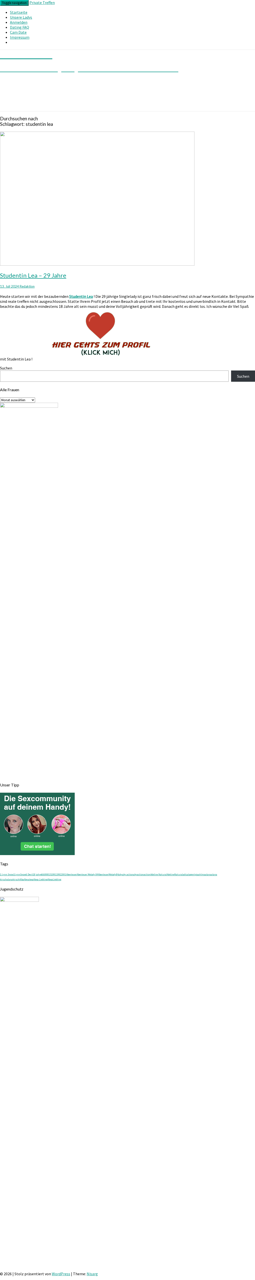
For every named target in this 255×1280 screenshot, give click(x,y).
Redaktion (27, 286)
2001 (63, 874)
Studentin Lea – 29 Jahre (33, 275)
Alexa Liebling (40, 879)
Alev (26, 879)
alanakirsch (13, 879)
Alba (21, 879)
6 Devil (29, 874)
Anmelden (18, 22)
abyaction (138, 874)
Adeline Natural (158, 874)
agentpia (193, 874)
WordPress (61, 1273)
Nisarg (92, 1273)
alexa (30, 879)
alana (208, 874)
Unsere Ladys (21, 17)
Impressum (19, 37)
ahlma (201, 874)
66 (42, 874)
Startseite (18, 12)
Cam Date (18, 32)
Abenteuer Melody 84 (87, 874)
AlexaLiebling (54, 879)
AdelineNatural (175, 874)
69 (45, 874)
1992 (58, 874)
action (147, 874)
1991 (53, 874)
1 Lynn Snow (6, 874)
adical (186, 874)
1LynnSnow (19, 874)
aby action (127, 874)
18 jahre (37, 874)
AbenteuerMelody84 (108, 874)
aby (120, 874)
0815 (48, 874)
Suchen (6, 368)
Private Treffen (42, 2)
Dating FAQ (19, 27)
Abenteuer (71, 874)
